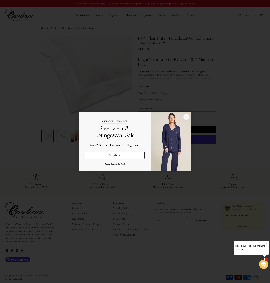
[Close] (186, 117)
